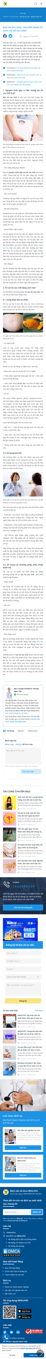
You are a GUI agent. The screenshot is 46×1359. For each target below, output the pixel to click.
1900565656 (11, 1232)
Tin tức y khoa (14, 16)
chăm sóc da (32, 731)
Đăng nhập (9, 744)
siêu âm (39, 641)
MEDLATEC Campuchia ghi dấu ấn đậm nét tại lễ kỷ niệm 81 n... (30, 1034)
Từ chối (12, 1355)
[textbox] (23, 977)
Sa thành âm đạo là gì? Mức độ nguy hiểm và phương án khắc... (30, 847)
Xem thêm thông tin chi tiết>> (17, 713)
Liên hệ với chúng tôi (23, 907)
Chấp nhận (33, 1355)
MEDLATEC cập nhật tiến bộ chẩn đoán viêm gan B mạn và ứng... (30, 1018)
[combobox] (23, 977)
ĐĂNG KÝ (37, 1212)
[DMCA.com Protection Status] (12, 1252)
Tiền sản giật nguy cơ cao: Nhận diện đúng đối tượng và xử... (29, 832)
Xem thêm (39, 1010)
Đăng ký (19, 744)
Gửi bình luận (28, 771)
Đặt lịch (23, 1147)
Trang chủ (5, 16)
